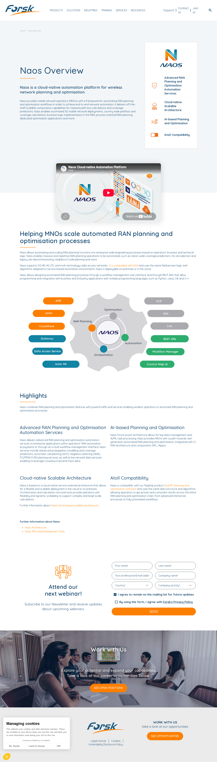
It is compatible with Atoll (123, 265)
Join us (195, 10)
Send (154, 611)
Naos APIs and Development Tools (45, 531)
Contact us (183, 10)
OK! (59, 746)
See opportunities (165, 736)
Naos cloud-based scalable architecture (74, 505)
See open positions (108, 688)
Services (121, 10)
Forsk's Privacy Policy (178, 602)
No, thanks (14, 746)
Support (168, 10)
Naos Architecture (35, 527)
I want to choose (36, 746)
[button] (6, 756)
